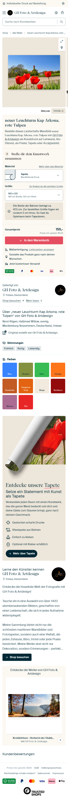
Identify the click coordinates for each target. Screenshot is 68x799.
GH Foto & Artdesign (30, 13)
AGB (36, 767)
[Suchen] (61, 22)
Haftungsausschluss (51, 767)
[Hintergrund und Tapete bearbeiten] (62, 47)
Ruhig (20, 348)
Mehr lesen (33, 300)
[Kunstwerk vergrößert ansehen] (62, 41)
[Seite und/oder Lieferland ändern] (63, 3)
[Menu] (4, 12)
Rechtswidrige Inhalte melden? (19, 773)
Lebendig (33, 348)
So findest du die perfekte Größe (46, 186)
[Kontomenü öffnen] (56, 12)
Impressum (58, 773)
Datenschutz (44, 773)
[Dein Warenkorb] (62, 13)
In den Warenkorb (36, 240)
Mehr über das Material (51, 166)
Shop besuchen (11, 300)
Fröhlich (8, 348)
